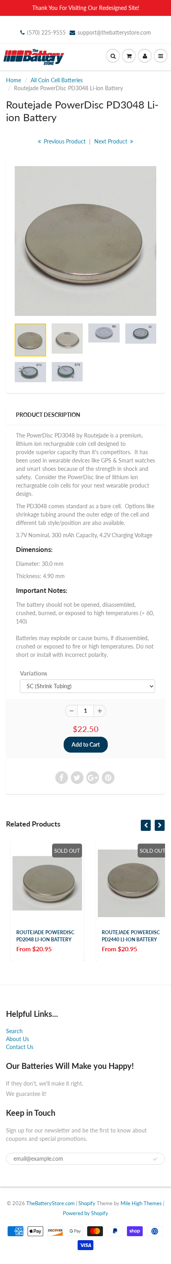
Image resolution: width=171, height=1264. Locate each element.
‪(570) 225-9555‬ (46, 32)
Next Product (111, 141)
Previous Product (64, 141)
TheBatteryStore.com (50, 1203)
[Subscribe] (155, 1159)
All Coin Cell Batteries (57, 80)
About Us (17, 1039)
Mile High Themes (141, 1203)
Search (14, 1031)
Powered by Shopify (85, 1213)
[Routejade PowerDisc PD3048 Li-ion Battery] (85, 241)
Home (13, 80)
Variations (33, 673)
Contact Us (19, 1046)
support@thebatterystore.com (114, 32)
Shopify (86, 1203)
